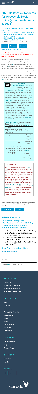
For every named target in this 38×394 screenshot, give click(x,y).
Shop (5, 302)
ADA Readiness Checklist (12, 289)
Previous (7, 210)
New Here (7, 362)
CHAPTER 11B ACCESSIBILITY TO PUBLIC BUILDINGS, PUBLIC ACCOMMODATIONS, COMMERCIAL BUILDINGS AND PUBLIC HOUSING (18, 34)
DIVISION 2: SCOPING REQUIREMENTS (14, 38)
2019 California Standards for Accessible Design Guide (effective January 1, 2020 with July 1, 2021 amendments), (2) (20, 233)
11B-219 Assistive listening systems (14, 40)
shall (2, 79)
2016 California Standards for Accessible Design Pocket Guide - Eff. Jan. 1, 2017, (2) (20, 239)
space (8, 94)
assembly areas (22, 90)
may (7, 73)
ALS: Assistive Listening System (13, 221)
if (12, 64)
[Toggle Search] (34, 2)
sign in (9, 264)
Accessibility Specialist (11, 312)
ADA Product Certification (12, 285)
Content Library (9, 324)
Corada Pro (7, 282)
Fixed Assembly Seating (25, 223)
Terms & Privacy (9, 348)
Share (4, 46)
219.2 (6, 174)
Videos (6, 321)
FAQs (5, 345)
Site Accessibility (9, 342)
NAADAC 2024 (8, 331)
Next (19, 210)
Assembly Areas (11, 122)
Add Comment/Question (9, 251)
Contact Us (7, 359)
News (6, 318)
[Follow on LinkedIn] (10, 373)
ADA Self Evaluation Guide (12, 292)
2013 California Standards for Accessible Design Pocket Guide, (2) (20, 243)
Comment (13, 46)
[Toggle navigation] (3, 3)
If (18, 68)
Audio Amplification (9, 223)
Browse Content (9, 315)
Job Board (7, 328)
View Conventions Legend (13, 49)
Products (7, 306)
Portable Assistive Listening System (15, 225)
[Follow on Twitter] (5, 373)
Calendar (7, 309)
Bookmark (23, 46)
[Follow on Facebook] (15, 373)
